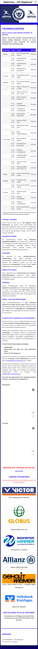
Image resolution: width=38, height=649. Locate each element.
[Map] (19, 403)
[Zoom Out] (33, 416)
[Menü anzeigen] (35, 2)
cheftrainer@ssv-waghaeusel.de (11, 374)
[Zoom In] (33, 412)
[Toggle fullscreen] (33, 389)
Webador (15, 641)
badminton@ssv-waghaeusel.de (16, 360)
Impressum (6, 634)
